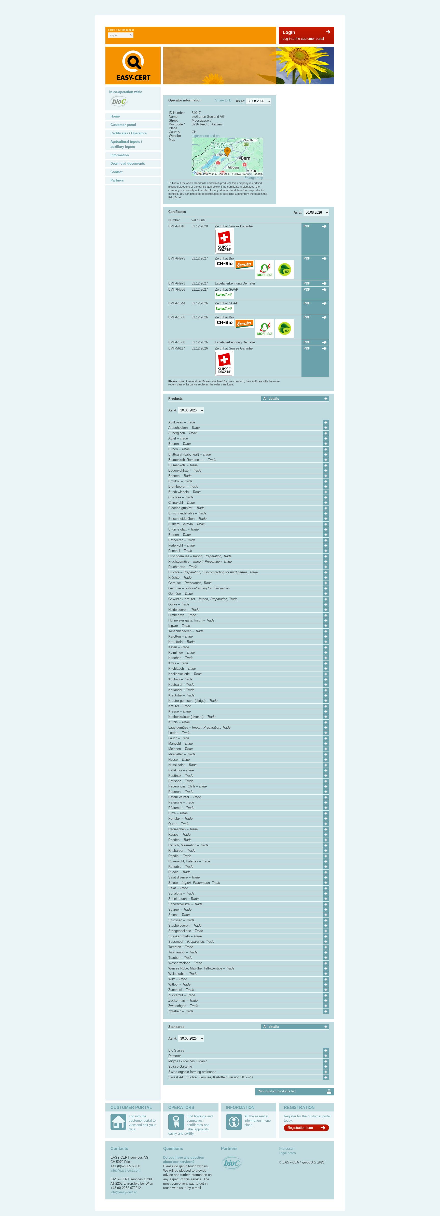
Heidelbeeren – (183, 610)
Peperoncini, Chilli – (187, 786)
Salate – (194, 883)
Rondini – (179, 856)
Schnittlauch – (183, 899)
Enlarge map (253, 178)
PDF (307, 226)
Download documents (128, 163)
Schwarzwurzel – (185, 904)
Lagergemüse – (199, 727)
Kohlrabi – (180, 679)
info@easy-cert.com (125, 1170)
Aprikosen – (181, 422)
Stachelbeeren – (184, 925)
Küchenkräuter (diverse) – (191, 717)
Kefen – (178, 647)
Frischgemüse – (199, 556)
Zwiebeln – (180, 1011)
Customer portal (123, 125)
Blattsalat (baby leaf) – (189, 454)
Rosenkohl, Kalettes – (189, 861)
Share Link (223, 100)
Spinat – (179, 915)
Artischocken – (184, 428)
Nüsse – (179, 759)
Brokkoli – (180, 481)
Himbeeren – (182, 615)
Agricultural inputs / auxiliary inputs (126, 144)
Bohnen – (179, 476)
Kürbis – (179, 722)
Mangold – (180, 743)
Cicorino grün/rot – (186, 508)
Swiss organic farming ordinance (192, 1072)
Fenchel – (180, 551)
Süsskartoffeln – (185, 936)
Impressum (287, 1148)
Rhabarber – (181, 850)
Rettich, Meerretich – (188, 845)
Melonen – (180, 749)
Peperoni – (180, 792)
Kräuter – (179, 706)
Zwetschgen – (183, 1006)
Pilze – (178, 813)
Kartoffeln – (181, 642)
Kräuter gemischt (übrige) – (192, 701)
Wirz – (177, 979)
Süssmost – (191, 941)
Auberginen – (182, 433)
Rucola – (179, 872)
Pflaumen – (181, 808)
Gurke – (178, 604)
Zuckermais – (183, 1000)
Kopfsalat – (181, 685)
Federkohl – (181, 545)
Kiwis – (178, 663)
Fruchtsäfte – (182, 567)
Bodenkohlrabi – (184, 470)
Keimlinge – (181, 652)
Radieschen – (183, 829)
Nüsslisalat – (182, 765)
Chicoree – (180, 497)
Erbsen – (179, 535)
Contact (116, 172)
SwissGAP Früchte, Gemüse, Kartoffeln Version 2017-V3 (210, 1077)
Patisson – (180, 781)
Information (120, 155)
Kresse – (179, 711)
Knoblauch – (182, 668)
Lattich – (179, 733)
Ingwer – (179, 626)
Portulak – (180, 818)
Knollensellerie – (185, 674)
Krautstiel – (181, 695)
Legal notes (287, 1153)
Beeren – (179, 444)
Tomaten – (180, 947)
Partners (117, 180)
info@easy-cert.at (124, 1192)
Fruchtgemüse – (200, 561)
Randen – (179, 840)
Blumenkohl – (183, 465)
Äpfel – (178, 438)
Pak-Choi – (181, 770)
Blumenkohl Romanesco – (192, 460)
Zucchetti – (181, 990)
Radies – (179, 834)
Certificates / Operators (129, 133)
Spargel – (179, 909)
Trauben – (180, 958)
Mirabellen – (181, 754)
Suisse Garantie (180, 1066)
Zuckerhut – (181, 995)
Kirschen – (180, 658)
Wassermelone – (185, 963)
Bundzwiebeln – (184, 492)
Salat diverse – (184, 877)
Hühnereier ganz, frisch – (191, 620)
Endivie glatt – (183, 529)
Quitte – (178, 824)
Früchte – (213, 572)
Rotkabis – (180, 867)
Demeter (174, 1056)
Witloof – (179, 984)
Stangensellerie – (185, 931)
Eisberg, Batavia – (186, 524)
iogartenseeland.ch (205, 136)
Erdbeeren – (181, 540)
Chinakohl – (181, 502)
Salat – (178, 888)
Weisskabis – (182, 974)
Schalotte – (181, 893)
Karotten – (180, 636)
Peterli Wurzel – (184, 797)
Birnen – (179, 449)
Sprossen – (181, 920)
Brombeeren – (183, 486)
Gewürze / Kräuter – (202, 599)
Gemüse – (190, 583)
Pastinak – (180, 776)
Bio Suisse (176, 1050)
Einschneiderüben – (187, 519)
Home (115, 116)
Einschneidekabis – (187, 513)
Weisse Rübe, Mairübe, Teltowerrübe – (201, 968)
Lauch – (178, 738)
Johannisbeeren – (185, 631)
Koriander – (181, 690)
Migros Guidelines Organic (187, 1061)
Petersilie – (181, 802)
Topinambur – (182, 952)
